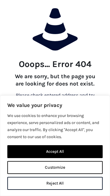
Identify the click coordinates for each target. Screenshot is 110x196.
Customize (55, 167)
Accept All (55, 151)
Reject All (55, 183)
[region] (55, 146)
